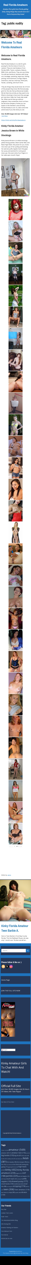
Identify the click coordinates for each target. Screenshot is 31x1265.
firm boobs (12, 1162)
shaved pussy (20, 1181)
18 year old (4, 1150)
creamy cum (11, 1158)
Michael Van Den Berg (22, 1253)
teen (9, 1189)
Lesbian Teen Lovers (7, 1213)
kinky (11, 1169)
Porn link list (4, 1235)
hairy (16, 1167)
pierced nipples (23, 1176)
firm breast (22, 1162)
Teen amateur (21, 1189)
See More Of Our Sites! (7, 1102)
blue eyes (25, 1155)
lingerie (19, 1173)
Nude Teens (4, 1216)
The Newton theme (8, 1253)
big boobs (7, 1155)
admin (9, 875)
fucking (25, 1164)
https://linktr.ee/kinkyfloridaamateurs (13, 120)
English (5, 1050)
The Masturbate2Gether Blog (9, 1220)
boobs (4, 1158)
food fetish (9, 1164)
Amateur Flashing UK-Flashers (9, 1227)
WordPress (19, 1251)
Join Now (4, 116)
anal (28, 1153)
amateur (17, 1149)
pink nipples (12, 1179)
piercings (4, 1179)
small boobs (7, 1184)
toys (12, 1192)
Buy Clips (3, 1209)
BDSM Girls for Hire (6, 1238)
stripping (19, 1186)
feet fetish (19, 1158)
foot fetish (17, 1164)
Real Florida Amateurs (15, 5)
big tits (18, 1155)
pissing (19, 1179)
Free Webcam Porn (6, 1231)
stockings (10, 1186)
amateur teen (19, 1153)
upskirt (18, 1192)
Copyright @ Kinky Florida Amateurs (12, 1133)
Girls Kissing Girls (6, 1224)
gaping (4, 1167)
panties (12, 1176)
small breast (18, 1184)
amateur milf (6, 1153)
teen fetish (5, 1192)
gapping (11, 1167)
